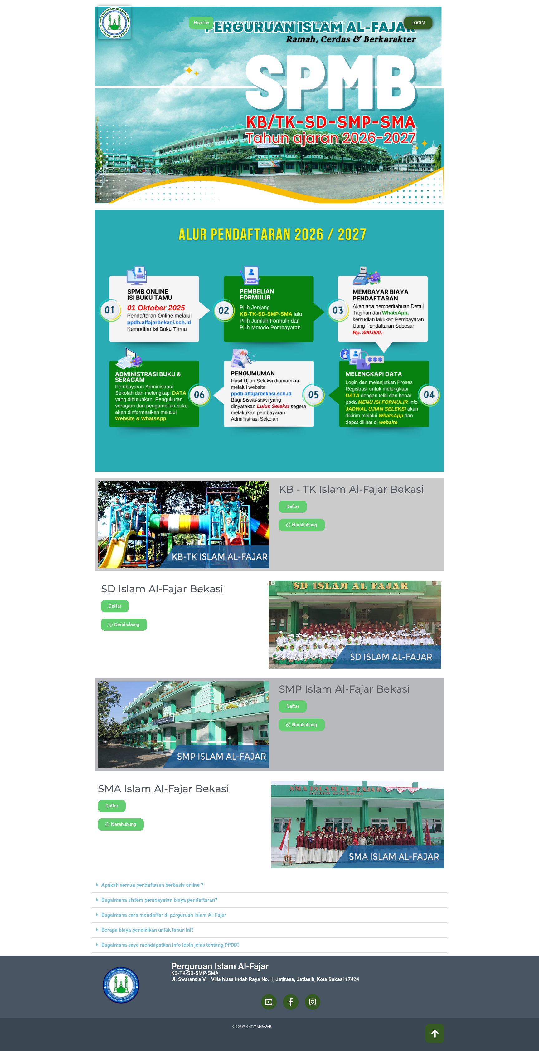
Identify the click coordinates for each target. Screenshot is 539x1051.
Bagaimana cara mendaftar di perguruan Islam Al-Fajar (163, 915)
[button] (269, 885)
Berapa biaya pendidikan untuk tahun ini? (147, 930)
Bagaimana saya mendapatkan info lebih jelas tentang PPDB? (170, 945)
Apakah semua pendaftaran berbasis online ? (152, 885)
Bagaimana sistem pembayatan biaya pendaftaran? (159, 900)
